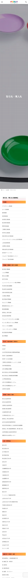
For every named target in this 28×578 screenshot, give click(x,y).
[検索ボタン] (26, 2)
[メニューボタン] (2, 2)
